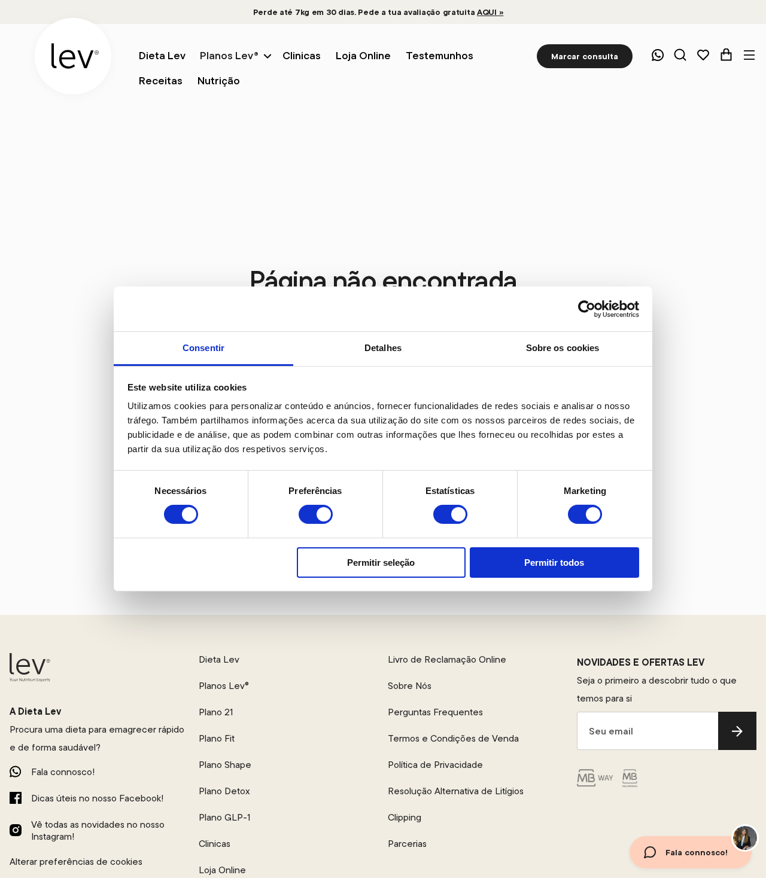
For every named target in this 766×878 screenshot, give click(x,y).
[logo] (73, 56)
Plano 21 (216, 712)
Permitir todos (554, 562)
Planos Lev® (229, 55)
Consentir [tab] (203, 348)
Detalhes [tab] (383, 348)
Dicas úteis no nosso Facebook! (97, 798)
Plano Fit (217, 738)
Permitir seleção (381, 562)
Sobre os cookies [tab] (563, 348)
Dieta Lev (219, 659)
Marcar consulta (584, 56)
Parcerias (407, 843)
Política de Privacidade (435, 764)
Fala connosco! (63, 772)
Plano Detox (224, 791)
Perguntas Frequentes (435, 712)
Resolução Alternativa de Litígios (456, 791)
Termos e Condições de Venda (453, 738)
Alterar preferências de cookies (76, 861)
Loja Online (222, 870)
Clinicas (214, 843)
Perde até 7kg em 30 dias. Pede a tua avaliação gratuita (378, 12)
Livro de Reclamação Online (447, 659)
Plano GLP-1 (224, 817)
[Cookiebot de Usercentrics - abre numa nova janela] (586, 309)
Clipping (404, 817)
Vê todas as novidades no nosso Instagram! (98, 830)
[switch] (316, 514)
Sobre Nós (409, 685)
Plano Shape (225, 764)
